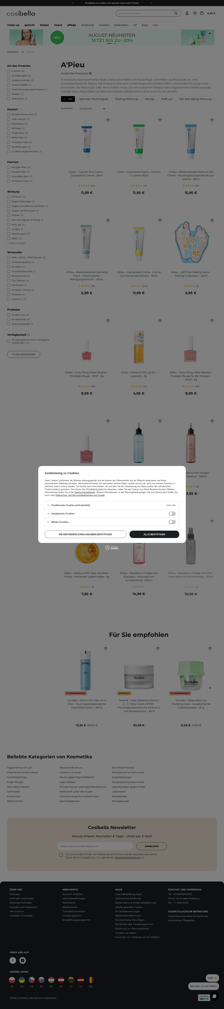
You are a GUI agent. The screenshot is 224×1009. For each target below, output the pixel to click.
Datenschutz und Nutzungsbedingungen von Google (80, 495)
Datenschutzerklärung (84, 492)
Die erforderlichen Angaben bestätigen (85, 534)
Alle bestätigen (154, 534)
